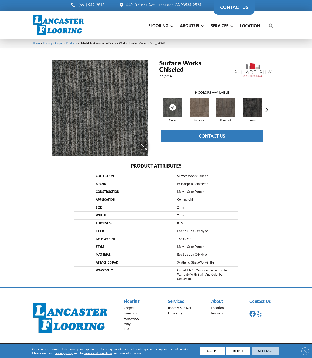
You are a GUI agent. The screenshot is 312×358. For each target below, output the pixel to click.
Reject (238, 351)
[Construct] (225, 107)
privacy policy (64, 353)
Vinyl (127, 324)
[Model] (172, 107)
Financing (175, 313)
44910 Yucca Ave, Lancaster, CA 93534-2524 (163, 5)
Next (267, 103)
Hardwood (132, 318)
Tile (126, 329)
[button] (172, 26)
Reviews (217, 313)
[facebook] (252, 314)
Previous (157, 103)
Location (250, 26)
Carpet (59, 43)
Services (219, 26)
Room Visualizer (179, 308)
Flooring (158, 26)
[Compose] (199, 107)
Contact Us (212, 136)
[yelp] (259, 314)
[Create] (252, 107)
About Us (189, 26)
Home (36, 43)
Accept (212, 351)
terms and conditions (98, 353)
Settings (265, 351)
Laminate (130, 313)
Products (71, 43)
